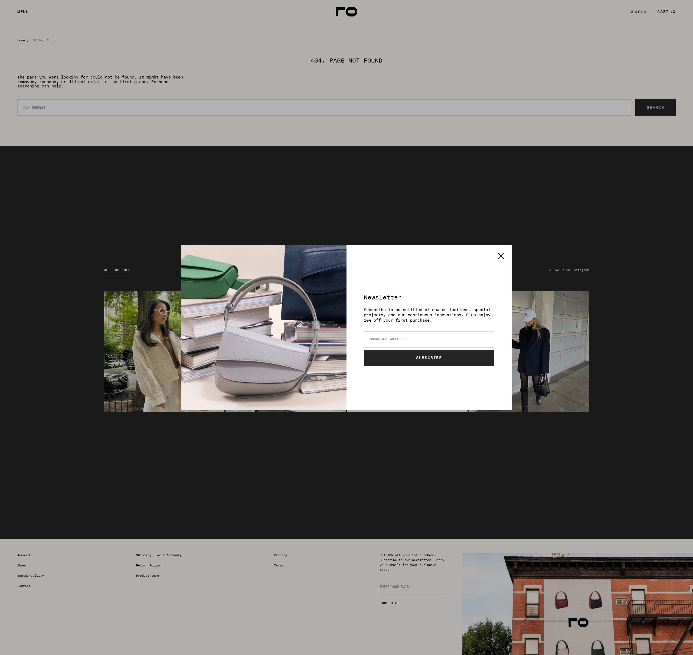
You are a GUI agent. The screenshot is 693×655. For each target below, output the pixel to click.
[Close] (501, 256)
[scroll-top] (681, 643)
